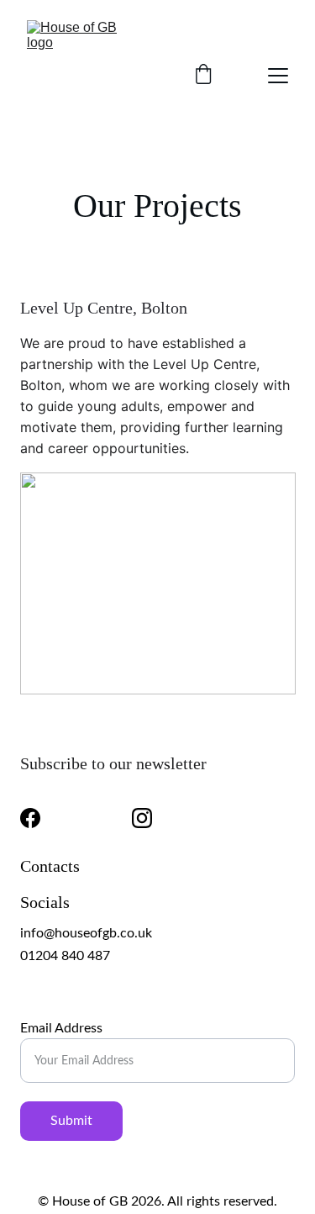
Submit (71, 1120)
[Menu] (278, 75)
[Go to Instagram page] (142, 818)
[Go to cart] (203, 75)
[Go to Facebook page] (30, 818)
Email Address (61, 1028)
